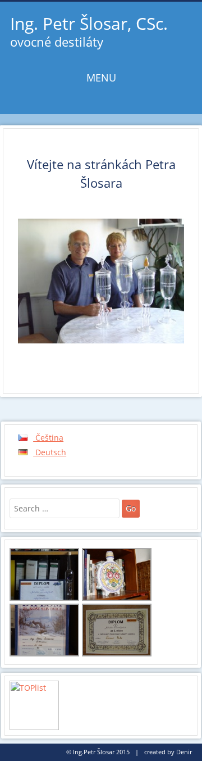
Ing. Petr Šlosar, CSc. (89, 23)
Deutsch (49, 452)
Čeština (48, 437)
